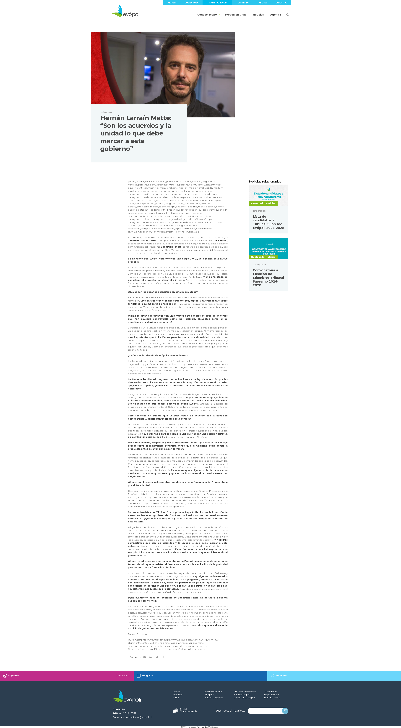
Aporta (281, 2)
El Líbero (142, 634)
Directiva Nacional (213, 691)
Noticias (258, 14)
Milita (263, 2)
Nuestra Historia (272, 697)
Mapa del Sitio (271, 694)
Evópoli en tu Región (244, 697)
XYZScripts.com (214, 727)
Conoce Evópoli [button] (207, 14)
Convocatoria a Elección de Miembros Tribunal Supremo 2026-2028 (268, 277)
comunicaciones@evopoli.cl (136, 717)
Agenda (275, 14)
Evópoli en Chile (236, 14)
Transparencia (217, 2)
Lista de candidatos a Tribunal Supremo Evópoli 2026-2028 (268, 222)
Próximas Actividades (245, 691)
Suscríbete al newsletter (231, 710)
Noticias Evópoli (242, 694)
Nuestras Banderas (213, 697)
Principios (209, 694)
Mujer (172, 2)
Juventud (191, 2)
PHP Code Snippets (188, 727)
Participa (243, 2)
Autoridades (270, 691)
